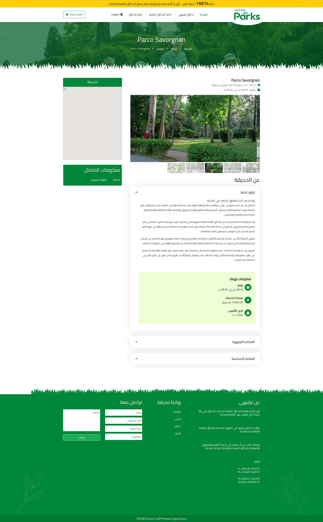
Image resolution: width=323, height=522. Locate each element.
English (115, 14)
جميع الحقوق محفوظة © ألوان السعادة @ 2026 (161, 518)
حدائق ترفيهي (186, 14)
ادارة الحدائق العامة (160, 14)
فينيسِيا (160, 48)
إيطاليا (174, 48)
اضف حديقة (76, 14)
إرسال (81, 437)
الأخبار (178, 433)
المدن (178, 419)
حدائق (178, 426)
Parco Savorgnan (140, 48)
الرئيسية (204, 14)
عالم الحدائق (135, 14)
